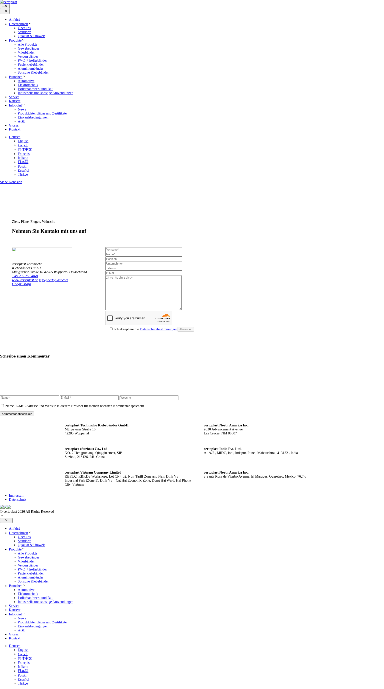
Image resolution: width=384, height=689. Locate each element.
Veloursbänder (28, 56)
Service (14, 97)
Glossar (14, 125)
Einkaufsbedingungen (33, 117)
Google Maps (21, 284)
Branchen (15, 77)
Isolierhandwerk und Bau (35, 89)
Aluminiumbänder (30, 68)
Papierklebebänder (31, 64)
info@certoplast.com (53, 280)
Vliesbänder (26, 52)
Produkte (15, 40)
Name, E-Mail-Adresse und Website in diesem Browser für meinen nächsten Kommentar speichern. (75, 406)
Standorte (24, 32)
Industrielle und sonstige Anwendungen (45, 93)
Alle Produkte (27, 44)
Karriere (14, 101)
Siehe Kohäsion (11, 182)
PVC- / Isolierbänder (32, 60)
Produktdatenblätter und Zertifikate (42, 113)
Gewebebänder (28, 48)
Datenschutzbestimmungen (159, 329)
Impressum (16, 495)
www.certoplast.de (25, 280)
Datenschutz (17, 499)
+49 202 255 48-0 (25, 276)
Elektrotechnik (28, 85)
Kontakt (14, 129)
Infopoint (15, 105)
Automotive (26, 81)
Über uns (24, 28)
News (22, 109)
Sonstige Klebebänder (33, 72)
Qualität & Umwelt (31, 36)
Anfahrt (14, 19)
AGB (22, 121)
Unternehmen (18, 24)
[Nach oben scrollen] (2, 516)
